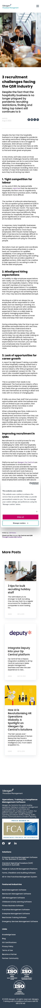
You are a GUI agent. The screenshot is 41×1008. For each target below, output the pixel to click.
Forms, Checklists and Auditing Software (19, 873)
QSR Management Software (13, 898)
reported (16, 188)
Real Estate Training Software (14, 917)
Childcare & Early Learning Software (17, 902)
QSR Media (12, 533)
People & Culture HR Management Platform (19, 869)
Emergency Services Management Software (20, 921)
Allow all (20, 517)
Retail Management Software (14, 890)
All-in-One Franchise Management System (19, 877)
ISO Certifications (9, 942)
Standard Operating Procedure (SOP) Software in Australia (17, 864)
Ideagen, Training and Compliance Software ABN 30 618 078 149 (21, 1001)
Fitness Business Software (12, 905)
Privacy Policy (7, 946)
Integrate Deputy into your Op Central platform (19, 651)
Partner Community (10, 958)
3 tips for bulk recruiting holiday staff (19, 589)
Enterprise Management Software (16, 913)
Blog (4, 938)
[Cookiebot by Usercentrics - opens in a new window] (29, 483)
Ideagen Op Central (25, 462)
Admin (4, 118)
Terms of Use (7, 950)
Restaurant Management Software (16, 894)
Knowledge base (9, 934)
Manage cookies (19, 523)
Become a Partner (9, 954)
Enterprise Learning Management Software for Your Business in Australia (19, 858)
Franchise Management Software (16, 909)
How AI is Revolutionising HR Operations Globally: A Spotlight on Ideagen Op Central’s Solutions (20, 719)
